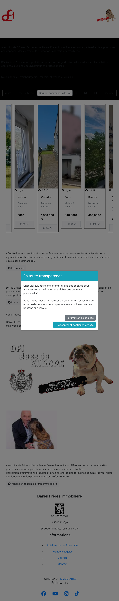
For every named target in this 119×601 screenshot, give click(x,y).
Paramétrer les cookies (80, 317)
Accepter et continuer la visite (75, 324)
